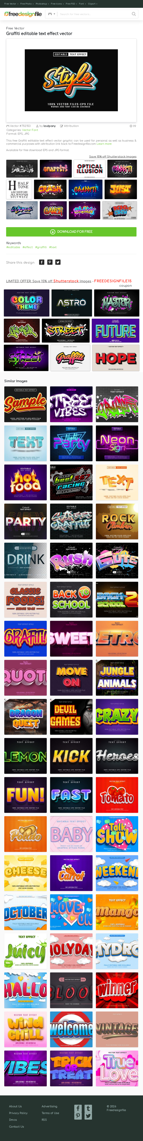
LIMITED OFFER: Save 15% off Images (48, 281)
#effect (28, 247)
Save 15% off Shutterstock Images (112, 156)
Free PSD (70, 4)
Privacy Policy (18, 1113)
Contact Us (16, 1126)
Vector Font (30, 130)
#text (53, 247)
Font (81, 4)
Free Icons (56, 4)
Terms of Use (50, 1113)
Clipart (91, 4)
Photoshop (41, 4)
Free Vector (10, 4)
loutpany (50, 126)
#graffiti (41, 247)
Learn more (104, 144)
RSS (44, 1119)
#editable (13, 247)
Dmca (13, 1119)
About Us (15, 1106)
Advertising (49, 1106)
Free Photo (26, 4)
